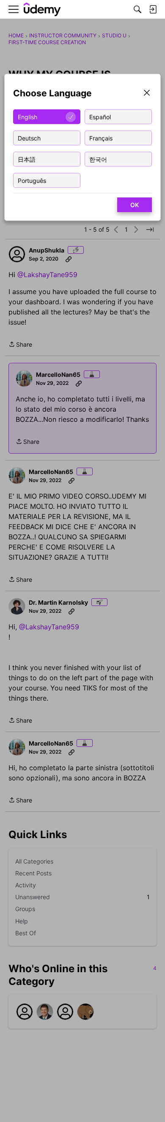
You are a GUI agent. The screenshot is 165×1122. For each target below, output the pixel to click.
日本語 (27, 159)
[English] (42, 10)
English (27, 116)
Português (32, 180)
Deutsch (29, 137)
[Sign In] (152, 9)
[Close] (147, 93)
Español (100, 116)
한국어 (98, 159)
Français (101, 137)
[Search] (137, 9)
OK (134, 204)
